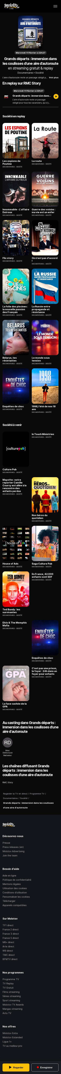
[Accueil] (12, 6)
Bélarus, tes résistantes (10, 359)
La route (37, 161)
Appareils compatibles (15, 905)
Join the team (10, 855)
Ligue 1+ (7, 1041)
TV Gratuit (8, 987)
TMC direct (9, 954)
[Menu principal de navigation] (55, 6)
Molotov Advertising (13, 851)
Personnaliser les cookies (16, 896)
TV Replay (8, 983)
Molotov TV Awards (13, 1004)
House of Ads (10, 563)
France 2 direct (11, 929)
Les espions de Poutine (11, 162)
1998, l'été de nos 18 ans (44, 408)
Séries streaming (12, 996)
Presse (6, 842)
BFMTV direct (10, 959)
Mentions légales (12, 884)
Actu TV (7, 1013)
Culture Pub (10, 469)
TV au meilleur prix (12, 1045)
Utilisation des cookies (15, 888)
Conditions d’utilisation (15, 892)
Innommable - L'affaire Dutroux (16, 211)
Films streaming (11, 991)
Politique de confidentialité (17, 879)
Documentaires (25, 72)
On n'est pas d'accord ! (45, 259)
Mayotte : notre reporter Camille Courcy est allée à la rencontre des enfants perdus (14, 485)
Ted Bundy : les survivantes (11, 611)
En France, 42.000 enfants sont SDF (42, 575)
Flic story (8, 258)
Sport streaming (11, 1000)
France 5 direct (11, 937)
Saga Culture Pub (42, 563)
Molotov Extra (10, 1033)
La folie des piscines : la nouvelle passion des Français (15, 309)
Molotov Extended (13, 1037)
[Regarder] (55, 96)
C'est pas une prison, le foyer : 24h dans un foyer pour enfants (44, 671)
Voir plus (53, 77)
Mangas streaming (12, 1008)
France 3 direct (11, 933)
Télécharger (9, 900)
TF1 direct (8, 925)
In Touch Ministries (43, 434)
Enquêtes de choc (13, 406)
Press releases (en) (13, 847)
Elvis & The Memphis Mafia (15, 624)
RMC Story (8, 782)
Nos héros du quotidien (39, 517)
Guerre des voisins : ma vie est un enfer (43, 211)
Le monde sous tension (41, 359)
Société (39, 72)
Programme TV (11, 979)
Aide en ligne (9, 875)
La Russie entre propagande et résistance (41, 309)
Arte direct (8, 946)
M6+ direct (8, 942)
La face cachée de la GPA (15, 705)
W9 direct (8, 950)
